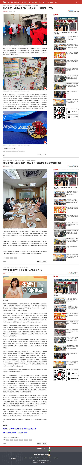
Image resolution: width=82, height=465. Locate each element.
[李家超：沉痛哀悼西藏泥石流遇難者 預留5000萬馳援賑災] (60, 62)
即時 (22, 2)
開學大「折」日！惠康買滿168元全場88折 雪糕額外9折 (72, 54)
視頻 (25, 2)
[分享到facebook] (49, 448)
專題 (56, 2)
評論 (29, 2)
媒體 (24, 151)
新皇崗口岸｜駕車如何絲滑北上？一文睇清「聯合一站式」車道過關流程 (72, 101)
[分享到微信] (49, 450)
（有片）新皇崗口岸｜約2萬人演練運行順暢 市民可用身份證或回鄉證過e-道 (72, 46)
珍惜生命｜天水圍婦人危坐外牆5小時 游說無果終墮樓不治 (65, 33)
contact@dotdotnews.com (45, 460)
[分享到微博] (49, 455)
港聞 (4, 166)
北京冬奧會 (5, 11)
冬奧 (7, 151)
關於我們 (37, 457)
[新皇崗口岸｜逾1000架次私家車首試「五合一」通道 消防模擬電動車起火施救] (60, 78)
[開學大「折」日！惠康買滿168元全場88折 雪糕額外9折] (60, 55)
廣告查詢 (31, 457)
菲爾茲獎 (16, 439)
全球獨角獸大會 (16, 2)
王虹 (11, 439)
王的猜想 (21, 439)
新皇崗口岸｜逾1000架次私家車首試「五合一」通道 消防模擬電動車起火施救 (72, 77)
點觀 (33, 2)
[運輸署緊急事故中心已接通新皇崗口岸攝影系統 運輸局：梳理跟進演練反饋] (60, 86)
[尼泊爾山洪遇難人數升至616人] (60, 94)
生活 (36, 2)
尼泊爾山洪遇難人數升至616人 (71, 92)
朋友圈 (51, 2)
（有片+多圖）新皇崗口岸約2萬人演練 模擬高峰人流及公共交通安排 (72, 38)
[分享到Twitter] (49, 453)
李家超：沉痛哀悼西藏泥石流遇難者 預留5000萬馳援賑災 (72, 62)
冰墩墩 (16, 151)
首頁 (9, 2)
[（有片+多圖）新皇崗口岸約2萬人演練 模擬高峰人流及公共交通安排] (60, 39)
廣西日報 (26, 439)
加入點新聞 (43, 457)
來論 (4, 272)
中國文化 (11, 151)
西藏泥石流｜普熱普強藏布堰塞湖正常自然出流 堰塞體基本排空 (72, 69)
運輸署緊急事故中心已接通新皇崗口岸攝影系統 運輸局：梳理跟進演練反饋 (72, 85)
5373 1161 (37, 460)
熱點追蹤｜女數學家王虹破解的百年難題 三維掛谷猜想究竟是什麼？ (20, 429)
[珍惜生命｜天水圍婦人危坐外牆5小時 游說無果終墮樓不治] (66, 24)
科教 (47, 2)
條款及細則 (55, 457)
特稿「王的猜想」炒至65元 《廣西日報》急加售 (15, 432)
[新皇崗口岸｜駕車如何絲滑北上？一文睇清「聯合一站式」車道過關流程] (59, 102)
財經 (40, 2)
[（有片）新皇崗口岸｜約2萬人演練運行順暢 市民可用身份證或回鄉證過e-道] (60, 47)
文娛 (44, 2)
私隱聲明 (49, 457)
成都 (20, 151)
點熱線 (25, 457)
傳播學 (8, 439)
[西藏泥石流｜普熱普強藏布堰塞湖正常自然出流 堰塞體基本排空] (60, 70)
